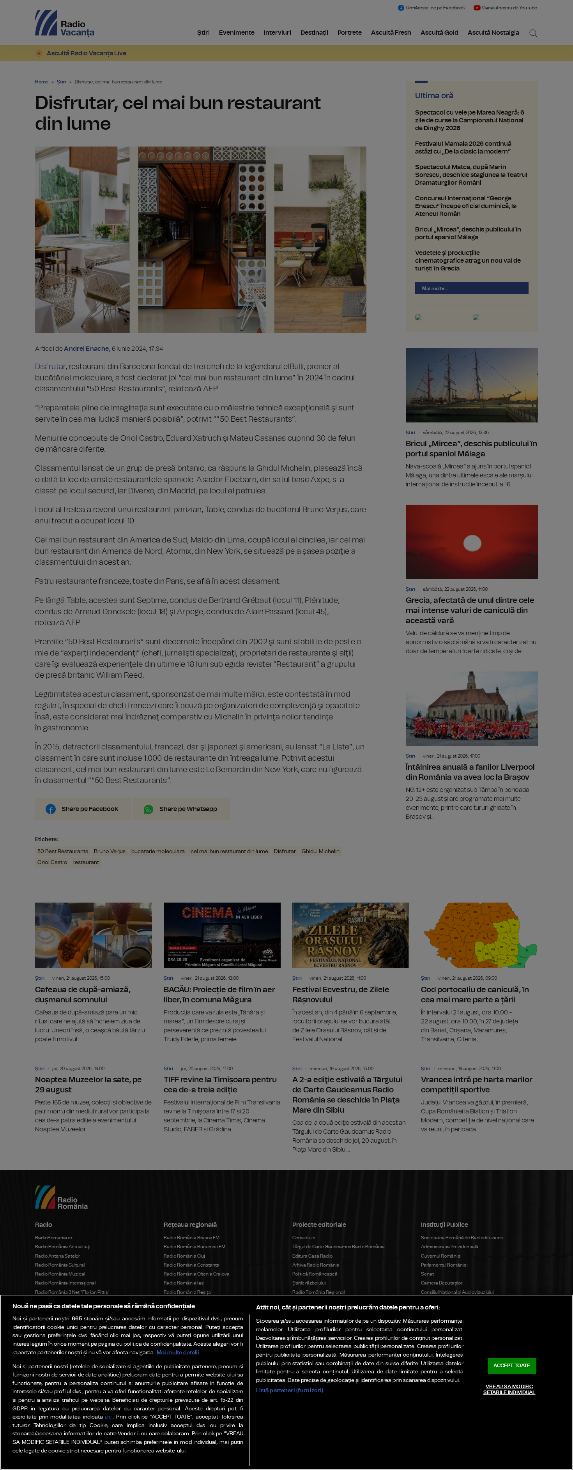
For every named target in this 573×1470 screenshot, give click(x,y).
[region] (286, 1382)
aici (109, 1417)
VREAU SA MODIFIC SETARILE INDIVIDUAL (509, 1390)
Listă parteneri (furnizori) (290, 1390)
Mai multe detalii (178, 1352)
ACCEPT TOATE (511, 1365)
